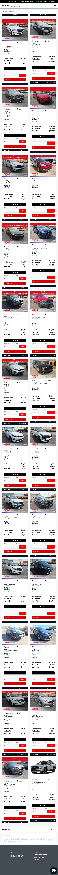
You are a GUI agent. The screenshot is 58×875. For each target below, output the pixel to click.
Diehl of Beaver (7, 84)
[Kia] (5, 5)
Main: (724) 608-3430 (12, 1)
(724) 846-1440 (23, 84)
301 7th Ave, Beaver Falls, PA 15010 (49, 1)
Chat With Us (9, 79)
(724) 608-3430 (40, 855)
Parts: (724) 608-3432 (30, 1)
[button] (27, 30)
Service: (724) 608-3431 (21, 1)
